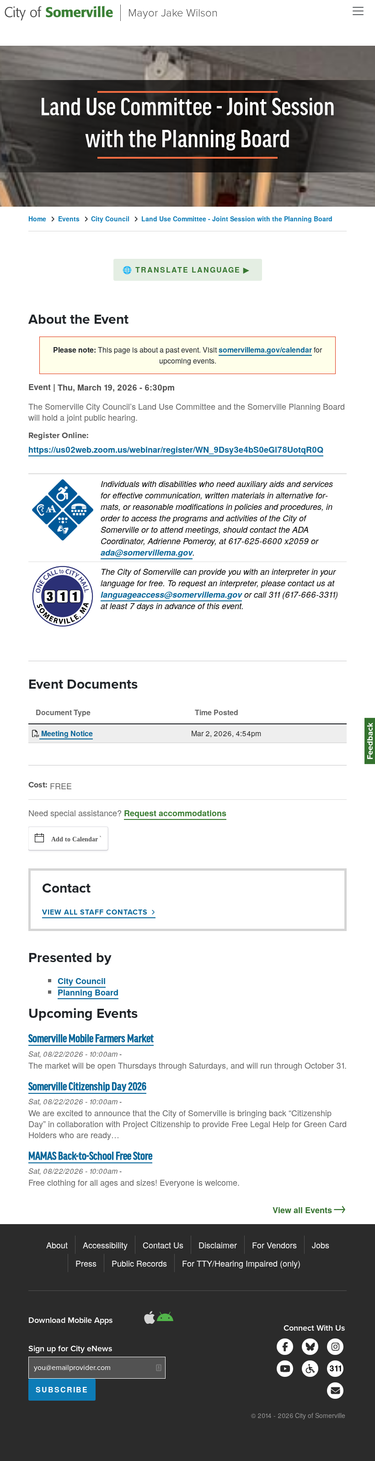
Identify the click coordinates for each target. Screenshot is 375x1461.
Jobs (320, 1245)
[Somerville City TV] (283, 1367)
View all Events (302, 1210)
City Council (110, 218)
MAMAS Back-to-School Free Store (90, 1156)
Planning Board (88, 992)
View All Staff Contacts (95, 912)
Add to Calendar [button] (74, 839)
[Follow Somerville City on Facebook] (283, 1345)
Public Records (139, 1263)
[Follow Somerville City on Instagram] (333, 1345)
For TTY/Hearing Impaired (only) (241, 1263)
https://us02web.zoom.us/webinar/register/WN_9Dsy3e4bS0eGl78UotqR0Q (175, 449)
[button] (187, 270)
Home (37, 218)
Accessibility (105, 1245)
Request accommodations (175, 813)
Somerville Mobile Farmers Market (91, 1039)
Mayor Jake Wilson (173, 13)
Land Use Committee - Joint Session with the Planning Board (236, 218)
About (57, 1245)
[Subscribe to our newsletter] (333, 1389)
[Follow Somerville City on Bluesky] (308, 1345)
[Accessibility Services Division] (308, 1367)
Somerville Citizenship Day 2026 (87, 1087)
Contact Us (163, 1245)
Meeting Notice (66, 733)
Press (85, 1263)
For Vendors (274, 1245)
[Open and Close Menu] (358, 11)
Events (69, 218)
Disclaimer (217, 1245)
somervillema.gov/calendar (265, 349)
